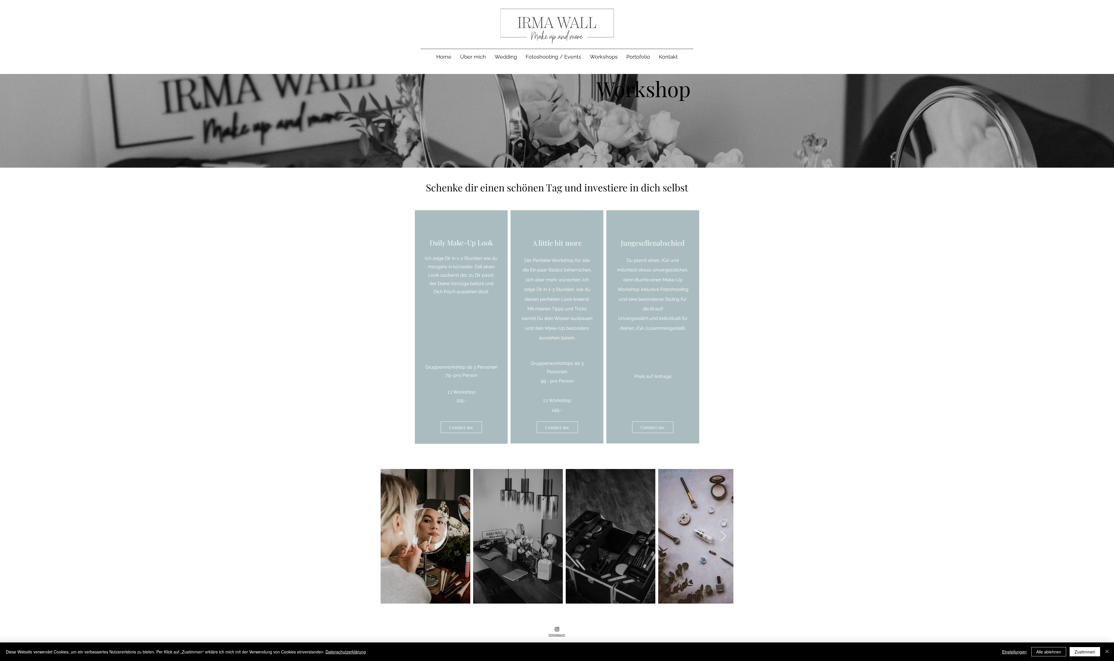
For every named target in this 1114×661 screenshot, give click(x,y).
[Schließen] (1107, 651)
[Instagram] (557, 629)
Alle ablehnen (1048, 652)
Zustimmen (1085, 652)
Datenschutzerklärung (345, 652)
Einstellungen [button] (1014, 652)
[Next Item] (723, 536)
